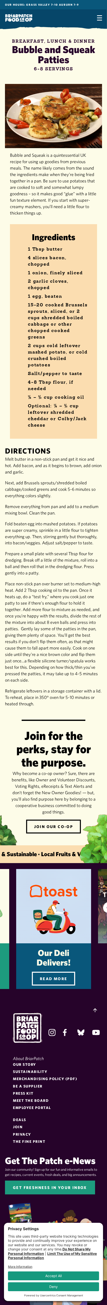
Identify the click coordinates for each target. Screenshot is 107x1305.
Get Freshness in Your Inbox (50, 1187)
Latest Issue (24, 1217)
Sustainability (30, 1071)
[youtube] (95, 1032)
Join (18, 1127)
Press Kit (23, 1093)
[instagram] (52, 1032)
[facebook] (66, 1032)
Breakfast (28, 41)
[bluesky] (80, 1032)
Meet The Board (31, 1100)
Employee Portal (32, 1108)
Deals (19, 1120)
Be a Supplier (28, 1086)
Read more (53, 978)
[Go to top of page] (95, 1011)
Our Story (24, 1064)
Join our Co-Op (53, 826)
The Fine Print (29, 1141)
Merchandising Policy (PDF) (45, 1079)
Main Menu (99, 17)
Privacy (22, 1134)
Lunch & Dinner (71, 41)
